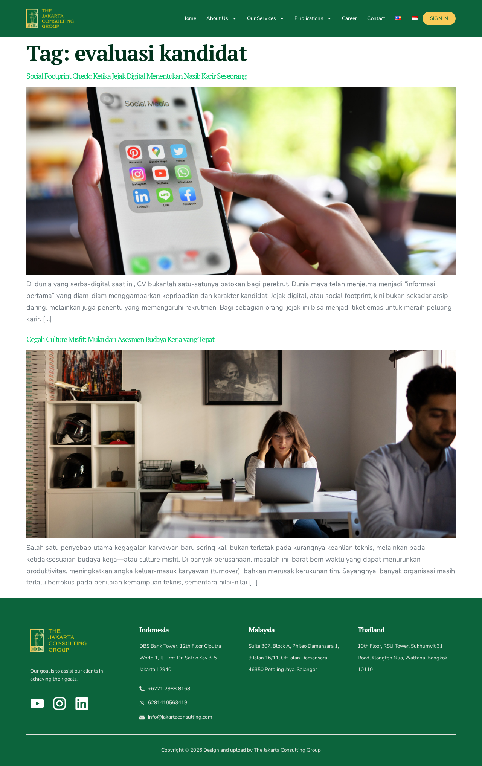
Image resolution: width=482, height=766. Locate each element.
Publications (308, 18)
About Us (217, 18)
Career (349, 18)
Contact (376, 18)
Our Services (261, 18)
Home (189, 18)
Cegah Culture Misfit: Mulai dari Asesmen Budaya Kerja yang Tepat (120, 339)
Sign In (439, 18)
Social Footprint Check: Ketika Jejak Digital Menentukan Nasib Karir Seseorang (136, 76)
